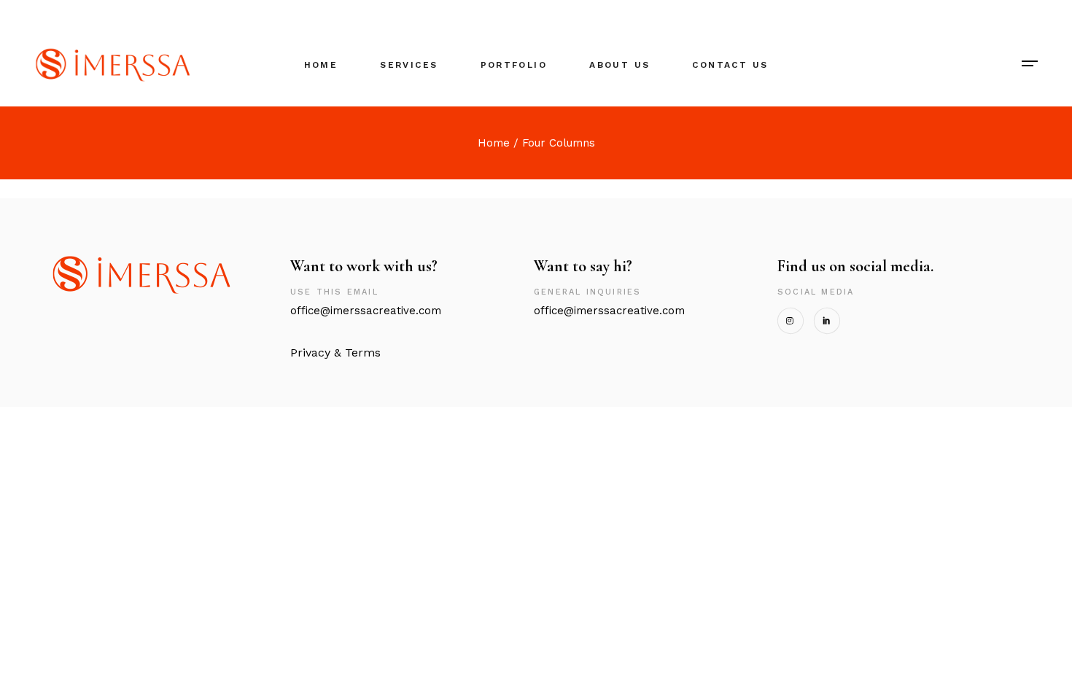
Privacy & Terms (335, 352)
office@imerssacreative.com (369, 310)
